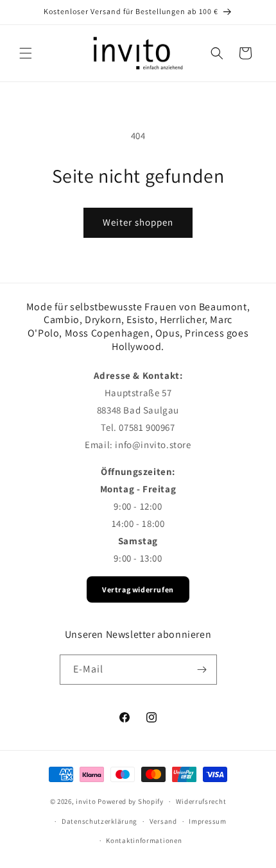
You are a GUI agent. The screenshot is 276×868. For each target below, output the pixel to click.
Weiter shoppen (138, 222)
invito (86, 801)
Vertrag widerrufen (138, 589)
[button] (26, 53)
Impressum (207, 821)
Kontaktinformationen (144, 840)
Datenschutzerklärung (99, 821)
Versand (163, 821)
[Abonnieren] (202, 670)
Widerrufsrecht (201, 801)
